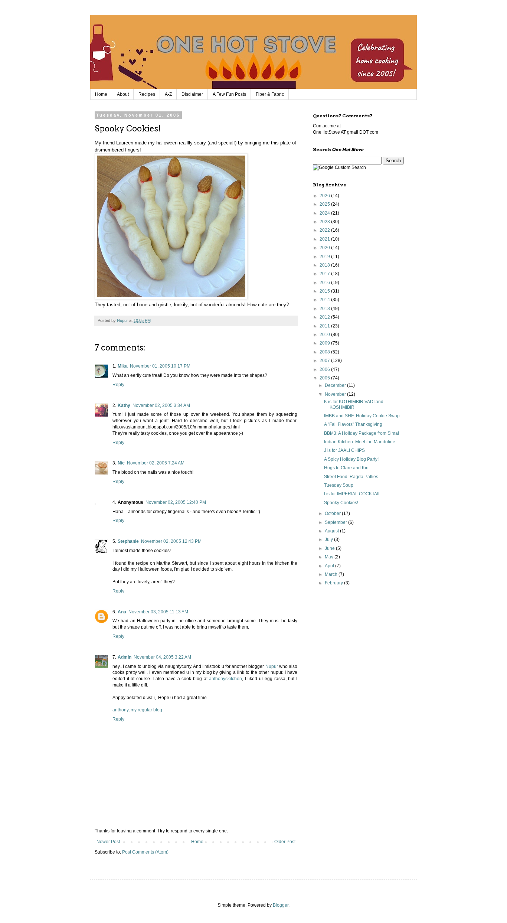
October (333, 513)
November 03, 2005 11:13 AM (158, 611)
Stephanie (128, 541)
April (330, 565)
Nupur (271, 666)
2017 (325, 273)
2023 (325, 221)
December (336, 385)
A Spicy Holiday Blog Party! (351, 459)
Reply (118, 384)
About (123, 94)
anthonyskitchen (225, 678)
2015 (325, 291)
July (329, 539)
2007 (325, 360)
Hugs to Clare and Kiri (346, 467)
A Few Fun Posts (229, 94)
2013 (325, 308)
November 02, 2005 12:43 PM (171, 541)
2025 (325, 204)
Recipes (146, 94)
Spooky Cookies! (341, 502)
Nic (121, 463)
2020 (325, 247)
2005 (325, 378)
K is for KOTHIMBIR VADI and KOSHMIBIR (353, 404)
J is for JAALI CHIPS (344, 450)
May (329, 557)
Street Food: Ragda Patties (351, 476)
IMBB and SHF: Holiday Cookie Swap (362, 415)
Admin (124, 657)
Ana (122, 611)
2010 (325, 334)
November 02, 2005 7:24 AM (155, 463)
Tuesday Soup (338, 485)
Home (101, 94)
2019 (325, 256)
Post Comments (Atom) (145, 852)
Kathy (124, 405)
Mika (123, 366)
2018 (325, 265)
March (331, 574)
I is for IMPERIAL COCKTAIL (352, 493)
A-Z (168, 94)
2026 (325, 195)
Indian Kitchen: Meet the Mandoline (359, 441)
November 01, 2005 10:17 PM (160, 366)
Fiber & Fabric (270, 94)
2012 (325, 317)
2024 (325, 213)
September (336, 522)
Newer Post (108, 841)
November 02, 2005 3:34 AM (161, 405)
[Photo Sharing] (171, 297)
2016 (325, 282)
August (332, 531)
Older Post (284, 841)
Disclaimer (192, 94)
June (330, 548)
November (336, 394)
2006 (325, 369)
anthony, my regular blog (137, 709)
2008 (325, 352)
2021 (325, 239)
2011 (325, 326)
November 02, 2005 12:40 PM (175, 502)
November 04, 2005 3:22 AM (162, 657)
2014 (325, 299)
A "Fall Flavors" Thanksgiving (353, 424)
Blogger (280, 905)
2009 (325, 343)
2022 (325, 230)
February (334, 583)
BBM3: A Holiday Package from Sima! (361, 433)
